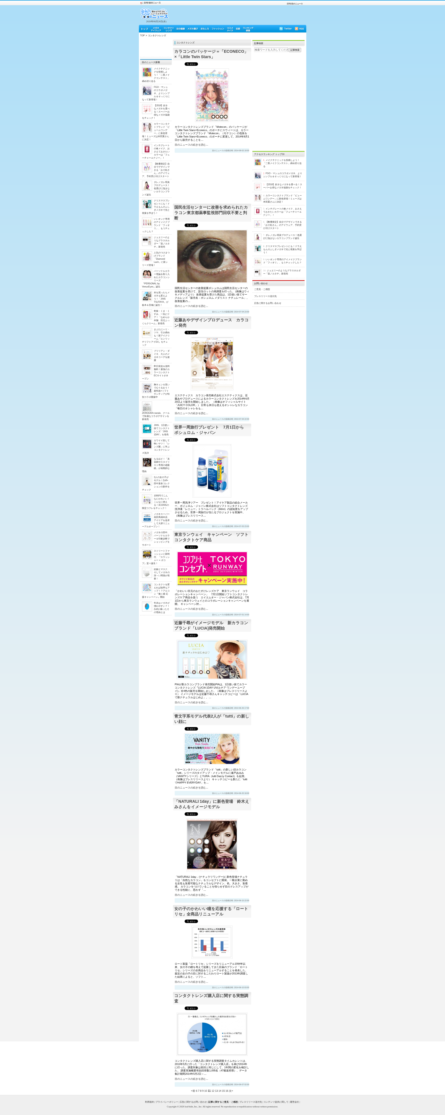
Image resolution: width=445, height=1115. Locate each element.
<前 (193, 1090)
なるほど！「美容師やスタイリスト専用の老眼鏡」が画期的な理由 (156, 465)
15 (223, 1090)
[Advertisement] (155, 47)
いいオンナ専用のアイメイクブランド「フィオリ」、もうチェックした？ (156, 225)
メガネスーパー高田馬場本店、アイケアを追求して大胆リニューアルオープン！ (156, 520)
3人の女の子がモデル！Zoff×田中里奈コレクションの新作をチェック (156, 483)
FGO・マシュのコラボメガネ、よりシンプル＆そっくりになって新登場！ (156, 93)
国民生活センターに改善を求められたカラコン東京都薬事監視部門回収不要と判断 (211, 212)
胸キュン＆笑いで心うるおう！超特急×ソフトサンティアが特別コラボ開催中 (156, 390)
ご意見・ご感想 (262, 289)
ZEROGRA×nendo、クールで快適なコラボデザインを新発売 (156, 416)
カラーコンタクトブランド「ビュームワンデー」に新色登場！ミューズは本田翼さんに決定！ (282, 198)
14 (220, 1090)
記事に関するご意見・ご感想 (223, 1102)
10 (205, 1090)
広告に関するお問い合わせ (267, 303)
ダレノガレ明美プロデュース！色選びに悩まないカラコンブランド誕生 (156, 188)
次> (231, 1090)
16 (226, 1090)
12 (213, 1090)
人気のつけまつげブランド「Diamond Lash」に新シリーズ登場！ (156, 258)
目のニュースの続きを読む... (191, 144)
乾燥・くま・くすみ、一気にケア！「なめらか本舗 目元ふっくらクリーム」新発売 (156, 317)
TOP (142, 35)
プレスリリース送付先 (265, 296)
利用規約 (149, 1102)
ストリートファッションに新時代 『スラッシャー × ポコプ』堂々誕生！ (156, 557)
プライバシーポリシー (167, 1102)
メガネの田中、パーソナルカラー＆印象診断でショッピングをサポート (156, 538)
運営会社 (294, 1102)
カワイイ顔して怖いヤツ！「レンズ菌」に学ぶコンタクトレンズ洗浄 (156, 446)
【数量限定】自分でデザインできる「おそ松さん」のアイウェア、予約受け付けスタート (156, 170)
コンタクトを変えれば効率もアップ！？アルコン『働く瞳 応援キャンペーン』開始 (156, 590)
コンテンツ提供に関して (276, 1102)
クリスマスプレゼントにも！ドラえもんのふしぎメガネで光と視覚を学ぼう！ (156, 206)
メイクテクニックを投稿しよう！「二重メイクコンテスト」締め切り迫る (156, 74)
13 (216, 1090)
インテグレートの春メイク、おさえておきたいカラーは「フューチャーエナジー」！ (156, 151)
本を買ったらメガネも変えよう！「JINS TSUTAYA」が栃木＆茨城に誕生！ (156, 298)
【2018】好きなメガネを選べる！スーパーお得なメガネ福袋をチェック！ (156, 111)
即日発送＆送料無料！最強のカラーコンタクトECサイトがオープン (156, 372)
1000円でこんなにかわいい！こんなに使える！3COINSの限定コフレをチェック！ (156, 501)
